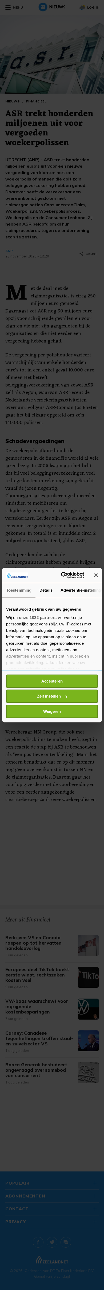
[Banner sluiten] (96, 575)
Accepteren (52, 681)
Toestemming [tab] (18, 590)
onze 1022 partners (38, 617)
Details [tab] (46, 590)
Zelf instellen (49, 696)
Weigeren (52, 711)
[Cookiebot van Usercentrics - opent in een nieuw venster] (63, 575)
